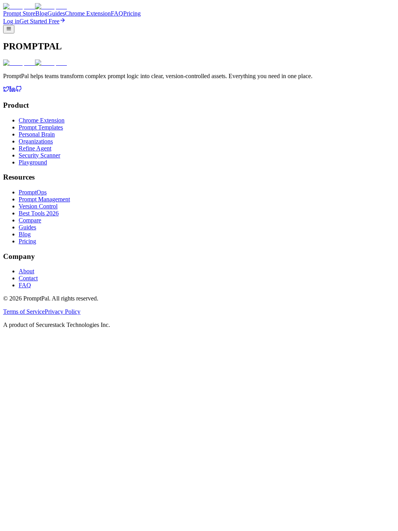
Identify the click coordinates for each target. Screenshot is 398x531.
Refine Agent (35, 148)
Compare (30, 220)
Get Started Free (39, 21)
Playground (33, 162)
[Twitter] (6, 90)
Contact (28, 278)
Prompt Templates (41, 127)
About (26, 271)
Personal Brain (37, 134)
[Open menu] (8, 29)
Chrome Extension (88, 13)
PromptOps (33, 192)
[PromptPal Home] (35, 6)
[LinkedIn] (12, 90)
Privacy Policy (62, 311)
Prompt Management (44, 199)
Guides (56, 13)
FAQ (117, 13)
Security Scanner (39, 155)
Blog (41, 13)
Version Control (38, 206)
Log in (11, 21)
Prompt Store (19, 13)
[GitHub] (19, 90)
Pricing (132, 13)
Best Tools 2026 (39, 213)
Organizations (36, 141)
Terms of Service (24, 311)
